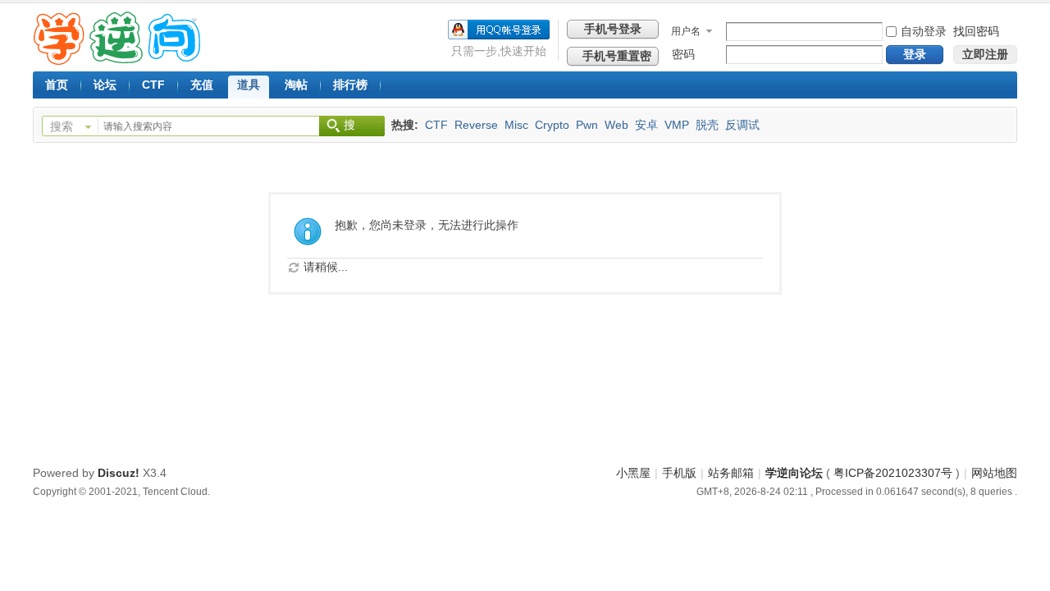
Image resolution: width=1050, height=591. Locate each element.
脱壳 (707, 124)
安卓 (646, 124)
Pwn (587, 124)
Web (616, 124)
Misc (516, 124)
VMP (676, 124)
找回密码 (976, 31)
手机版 (679, 472)
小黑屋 (633, 472)
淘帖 (296, 84)
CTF (153, 84)
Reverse (476, 124)
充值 (201, 84)
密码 (683, 54)
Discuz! (118, 472)
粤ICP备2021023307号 (892, 472)
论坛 (105, 84)
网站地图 (994, 472)
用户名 (686, 31)
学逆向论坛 (794, 472)
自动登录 (924, 31)
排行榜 (350, 84)
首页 (56, 84)
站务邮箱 (731, 472)
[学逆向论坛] (117, 60)
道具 (248, 84)
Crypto (552, 124)
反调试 (742, 124)
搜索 (61, 126)
